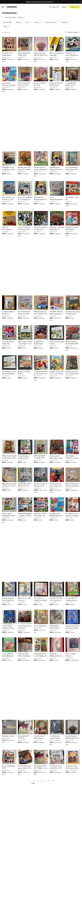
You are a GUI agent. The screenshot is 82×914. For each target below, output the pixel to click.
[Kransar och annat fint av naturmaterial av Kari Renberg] (73, 362)
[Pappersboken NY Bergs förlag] (25, 44)
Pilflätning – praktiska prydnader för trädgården (57, 228)
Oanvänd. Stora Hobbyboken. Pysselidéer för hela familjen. (9, 54)
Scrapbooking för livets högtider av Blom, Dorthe (8, 599)
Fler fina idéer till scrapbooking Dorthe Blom (41, 169)
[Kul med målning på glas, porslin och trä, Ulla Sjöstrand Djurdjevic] (25, 757)
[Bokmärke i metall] (9, 727)
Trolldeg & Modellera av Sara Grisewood (41, 372)
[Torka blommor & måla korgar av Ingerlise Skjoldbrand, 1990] (41, 727)
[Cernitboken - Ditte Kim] (73, 188)
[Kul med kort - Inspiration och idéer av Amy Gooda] (9, 74)
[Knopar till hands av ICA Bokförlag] (57, 74)
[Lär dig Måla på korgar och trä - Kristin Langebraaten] (73, 74)
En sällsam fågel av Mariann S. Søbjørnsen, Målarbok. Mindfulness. (8, 313)
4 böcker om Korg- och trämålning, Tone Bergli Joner (41, 655)
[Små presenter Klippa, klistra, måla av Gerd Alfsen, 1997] (57, 447)
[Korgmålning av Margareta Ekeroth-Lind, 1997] (41, 188)
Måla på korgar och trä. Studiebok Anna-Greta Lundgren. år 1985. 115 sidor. (41, 313)
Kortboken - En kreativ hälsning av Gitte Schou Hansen (72, 54)
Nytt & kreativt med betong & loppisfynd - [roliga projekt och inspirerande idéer (9, 373)
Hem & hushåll (10, 17)
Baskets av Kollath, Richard (24, 372)
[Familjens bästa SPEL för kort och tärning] (57, 362)
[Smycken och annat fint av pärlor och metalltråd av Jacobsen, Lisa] (57, 589)
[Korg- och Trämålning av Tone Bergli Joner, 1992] (25, 188)
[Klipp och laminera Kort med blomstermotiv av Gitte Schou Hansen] (41, 74)
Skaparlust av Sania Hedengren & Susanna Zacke (72, 228)
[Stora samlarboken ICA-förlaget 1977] (73, 158)
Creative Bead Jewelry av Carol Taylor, (7, 627)
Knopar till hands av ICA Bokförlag (56, 84)
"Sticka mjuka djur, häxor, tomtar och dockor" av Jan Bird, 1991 (56, 485)
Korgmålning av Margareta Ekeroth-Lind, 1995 (56, 169)
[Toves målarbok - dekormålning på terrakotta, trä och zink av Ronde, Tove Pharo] (9, 644)
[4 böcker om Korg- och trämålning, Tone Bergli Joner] (41, 644)
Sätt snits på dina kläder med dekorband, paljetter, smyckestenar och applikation (9, 343)
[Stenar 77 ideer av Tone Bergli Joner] (25, 218)
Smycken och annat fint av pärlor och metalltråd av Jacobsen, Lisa (56, 599)
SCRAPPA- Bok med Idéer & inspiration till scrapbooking (57, 313)
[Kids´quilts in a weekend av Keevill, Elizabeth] (41, 589)
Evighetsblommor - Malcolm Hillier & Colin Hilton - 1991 (41, 54)
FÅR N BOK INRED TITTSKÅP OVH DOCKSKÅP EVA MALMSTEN (39, 457)
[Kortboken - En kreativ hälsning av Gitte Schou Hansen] (73, 44)
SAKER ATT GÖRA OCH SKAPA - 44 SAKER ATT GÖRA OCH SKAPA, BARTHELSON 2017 (40, 515)
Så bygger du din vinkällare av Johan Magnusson (8, 169)
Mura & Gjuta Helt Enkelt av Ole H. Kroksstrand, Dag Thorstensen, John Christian (24, 84)
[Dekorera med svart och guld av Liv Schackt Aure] (41, 218)
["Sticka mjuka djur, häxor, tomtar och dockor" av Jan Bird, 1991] (57, 475)
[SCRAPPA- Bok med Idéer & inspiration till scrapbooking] (57, 302)
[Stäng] (80, 2)
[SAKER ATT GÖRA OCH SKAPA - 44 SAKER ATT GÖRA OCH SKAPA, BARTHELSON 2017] (41, 504)
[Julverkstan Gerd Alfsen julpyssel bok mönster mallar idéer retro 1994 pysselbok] (73, 757)
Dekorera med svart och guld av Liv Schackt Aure (40, 228)
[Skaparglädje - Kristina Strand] (57, 617)
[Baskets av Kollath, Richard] (25, 362)
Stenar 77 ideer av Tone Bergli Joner (24, 228)
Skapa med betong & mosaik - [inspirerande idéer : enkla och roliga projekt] (57, 343)
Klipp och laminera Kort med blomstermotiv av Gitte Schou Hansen (40, 84)
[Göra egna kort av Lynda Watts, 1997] (57, 757)
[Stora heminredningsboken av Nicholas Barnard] (57, 188)
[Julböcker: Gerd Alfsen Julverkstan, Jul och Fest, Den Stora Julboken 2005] (25, 644)
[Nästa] (53, 780)
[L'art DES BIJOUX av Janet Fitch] (25, 617)
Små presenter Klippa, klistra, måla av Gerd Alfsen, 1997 (57, 457)
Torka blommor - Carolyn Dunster (55, 737)
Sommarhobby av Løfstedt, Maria (24, 457)
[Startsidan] (11, 7)
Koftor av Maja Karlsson (70, 655)
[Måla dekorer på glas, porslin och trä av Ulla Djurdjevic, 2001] (9, 475)
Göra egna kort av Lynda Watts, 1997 (56, 767)
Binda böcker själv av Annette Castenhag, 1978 (73, 485)
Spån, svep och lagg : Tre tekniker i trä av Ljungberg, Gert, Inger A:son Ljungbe (25, 343)
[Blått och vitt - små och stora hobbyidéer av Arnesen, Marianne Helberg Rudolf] (25, 589)
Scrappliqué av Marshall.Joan (39, 343)
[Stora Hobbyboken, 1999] (9, 757)
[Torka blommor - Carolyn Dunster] (57, 727)
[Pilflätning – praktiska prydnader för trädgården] (57, 218)
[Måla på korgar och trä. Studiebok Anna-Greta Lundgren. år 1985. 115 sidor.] (41, 302)
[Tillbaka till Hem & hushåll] (3, 17)
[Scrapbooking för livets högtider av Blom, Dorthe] (9, 589)
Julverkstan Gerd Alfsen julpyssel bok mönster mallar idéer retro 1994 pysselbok (73, 767)
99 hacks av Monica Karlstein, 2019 (40, 485)
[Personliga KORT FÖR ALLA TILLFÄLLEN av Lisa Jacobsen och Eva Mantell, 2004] (25, 727)
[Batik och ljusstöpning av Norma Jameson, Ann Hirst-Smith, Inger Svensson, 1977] (9, 218)
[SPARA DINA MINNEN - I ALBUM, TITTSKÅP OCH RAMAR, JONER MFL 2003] (25, 504)
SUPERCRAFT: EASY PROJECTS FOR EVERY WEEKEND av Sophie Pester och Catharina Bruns (24, 485)
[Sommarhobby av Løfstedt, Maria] (25, 447)
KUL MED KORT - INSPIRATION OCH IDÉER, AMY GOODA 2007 (56, 515)
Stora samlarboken (40, 626)
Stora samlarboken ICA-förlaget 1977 (72, 168)
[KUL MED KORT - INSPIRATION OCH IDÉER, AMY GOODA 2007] (57, 504)
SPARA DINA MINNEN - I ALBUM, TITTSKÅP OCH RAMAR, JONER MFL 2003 (25, 515)
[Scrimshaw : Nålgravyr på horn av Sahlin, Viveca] (57, 644)
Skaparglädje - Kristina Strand (54, 627)
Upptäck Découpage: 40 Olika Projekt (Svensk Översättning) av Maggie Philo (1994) (73, 313)
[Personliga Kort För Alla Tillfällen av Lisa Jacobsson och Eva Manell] (41, 757)
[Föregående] (29, 780)
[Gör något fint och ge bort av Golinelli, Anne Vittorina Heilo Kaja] (73, 504)
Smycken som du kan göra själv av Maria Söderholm (72, 627)
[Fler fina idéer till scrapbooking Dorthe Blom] (41, 158)
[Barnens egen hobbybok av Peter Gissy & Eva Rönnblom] (9, 504)
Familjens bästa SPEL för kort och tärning (57, 372)
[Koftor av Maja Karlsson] (73, 644)
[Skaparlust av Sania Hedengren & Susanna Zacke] (73, 218)
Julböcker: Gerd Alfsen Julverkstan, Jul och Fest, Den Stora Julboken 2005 (25, 655)
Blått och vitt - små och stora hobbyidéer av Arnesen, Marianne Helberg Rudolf (24, 599)
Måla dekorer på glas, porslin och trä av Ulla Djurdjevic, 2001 (9, 485)
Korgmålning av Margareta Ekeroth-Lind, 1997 (40, 199)
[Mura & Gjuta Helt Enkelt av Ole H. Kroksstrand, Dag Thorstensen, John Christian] (25, 74)
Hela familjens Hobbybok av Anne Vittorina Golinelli (72, 457)
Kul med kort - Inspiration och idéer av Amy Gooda (9, 84)
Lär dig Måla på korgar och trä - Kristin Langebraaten (72, 84)
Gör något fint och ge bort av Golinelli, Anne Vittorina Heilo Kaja (72, 515)
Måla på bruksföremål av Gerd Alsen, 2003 (9, 457)
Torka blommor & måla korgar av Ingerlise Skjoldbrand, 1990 (41, 737)
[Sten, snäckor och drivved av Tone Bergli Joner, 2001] (9, 188)
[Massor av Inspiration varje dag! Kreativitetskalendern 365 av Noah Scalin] (57, 44)
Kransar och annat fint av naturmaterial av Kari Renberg (72, 373)
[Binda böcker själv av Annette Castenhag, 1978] (73, 475)
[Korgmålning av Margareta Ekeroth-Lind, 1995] (57, 158)
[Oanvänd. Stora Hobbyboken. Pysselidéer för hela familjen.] (9, 44)
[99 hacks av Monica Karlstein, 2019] (41, 475)
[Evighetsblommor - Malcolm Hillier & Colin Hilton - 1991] (41, 44)
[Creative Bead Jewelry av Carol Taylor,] (9, 617)
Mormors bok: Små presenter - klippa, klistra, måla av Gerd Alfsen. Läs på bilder (24, 169)
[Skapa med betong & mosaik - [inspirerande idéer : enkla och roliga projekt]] (57, 332)
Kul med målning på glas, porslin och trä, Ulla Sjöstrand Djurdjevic (24, 767)
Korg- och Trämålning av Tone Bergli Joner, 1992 (25, 199)
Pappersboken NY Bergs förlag (24, 54)
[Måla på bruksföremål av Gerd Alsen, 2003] (9, 447)
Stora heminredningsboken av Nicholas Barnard (57, 199)
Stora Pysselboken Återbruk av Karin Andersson (24, 313)
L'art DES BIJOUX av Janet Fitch (24, 627)
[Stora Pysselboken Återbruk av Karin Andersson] (25, 302)
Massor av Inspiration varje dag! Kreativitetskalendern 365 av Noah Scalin (57, 54)
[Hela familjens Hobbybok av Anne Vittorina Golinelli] (73, 447)
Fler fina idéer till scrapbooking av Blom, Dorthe (71, 599)
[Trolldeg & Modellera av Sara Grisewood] (41, 362)
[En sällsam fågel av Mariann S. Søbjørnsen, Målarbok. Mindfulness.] (9, 302)
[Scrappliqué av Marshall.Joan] (41, 332)
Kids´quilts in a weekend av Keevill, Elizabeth (40, 599)
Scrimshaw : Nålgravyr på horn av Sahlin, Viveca (57, 655)
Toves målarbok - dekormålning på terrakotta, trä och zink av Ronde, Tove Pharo (9, 655)
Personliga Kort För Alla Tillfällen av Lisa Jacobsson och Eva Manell (40, 767)
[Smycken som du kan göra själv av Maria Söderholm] (73, 617)
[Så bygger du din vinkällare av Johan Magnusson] (9, 158)
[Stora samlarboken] (41, 617)
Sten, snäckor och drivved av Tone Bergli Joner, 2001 (8, 199)
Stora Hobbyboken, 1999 (8, 767)
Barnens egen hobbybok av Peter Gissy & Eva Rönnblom (8, 515)
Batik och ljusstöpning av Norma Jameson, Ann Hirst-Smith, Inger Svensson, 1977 (9, 228)
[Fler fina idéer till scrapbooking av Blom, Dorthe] (73, 589)
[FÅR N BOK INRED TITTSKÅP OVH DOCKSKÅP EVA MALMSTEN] (41, 447)
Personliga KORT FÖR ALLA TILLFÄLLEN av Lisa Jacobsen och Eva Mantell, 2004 (24, 737)
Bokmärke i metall (8, 736)
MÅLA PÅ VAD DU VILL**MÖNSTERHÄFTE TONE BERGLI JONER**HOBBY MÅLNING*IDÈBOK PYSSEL (73, 343)
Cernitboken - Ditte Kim (72, 198)
